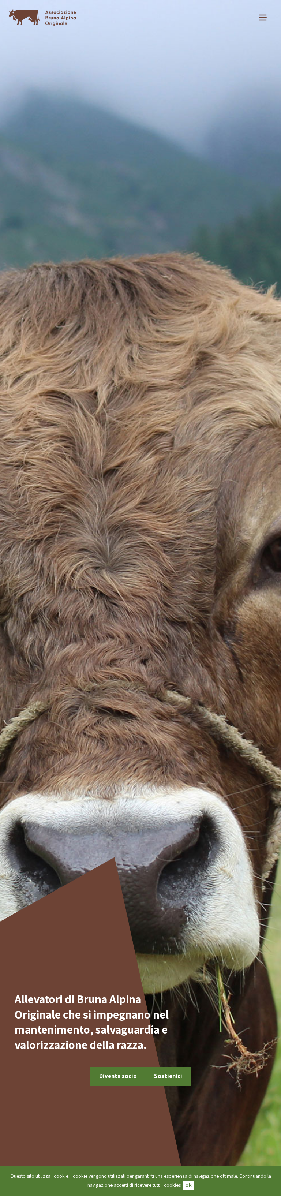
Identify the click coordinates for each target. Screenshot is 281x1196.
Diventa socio (118, 1076)
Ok (188, 1185)
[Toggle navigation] (263, 17)
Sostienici (168, 1076)
